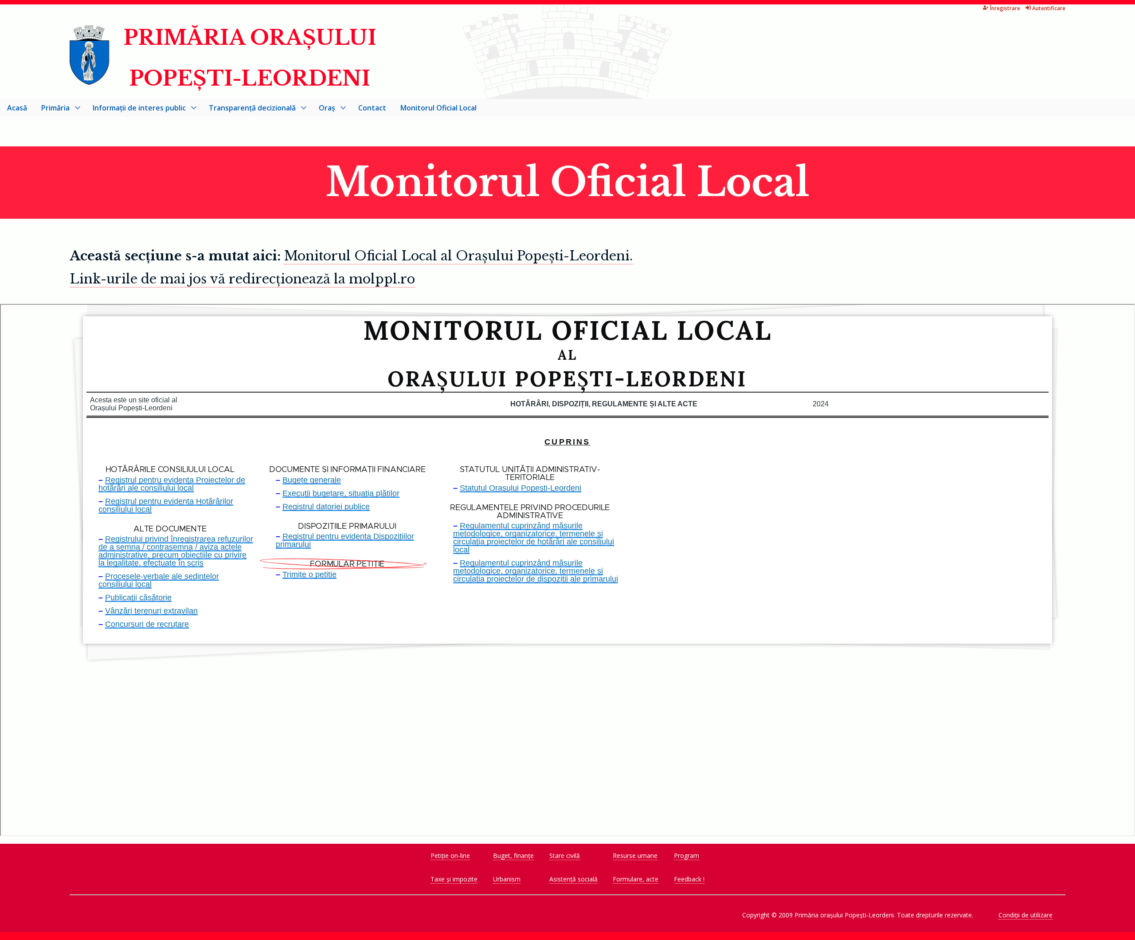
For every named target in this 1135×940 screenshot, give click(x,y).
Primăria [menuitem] (52, 110)
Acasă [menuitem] (17, 108)
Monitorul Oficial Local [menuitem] (438, 108)
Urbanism (507, 879)
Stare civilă (564, 855)
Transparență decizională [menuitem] (249, 110)
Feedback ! (689, 879)
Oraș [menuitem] (323, 110)
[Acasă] (90, 79)
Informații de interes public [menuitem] (136, 110)
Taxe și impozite (454, 879)
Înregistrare (1005, 8)
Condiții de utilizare (1025, 915)
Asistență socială (573, 879)
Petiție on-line (450, 855)
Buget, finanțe (513, 855)
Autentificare (1048, 8)
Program (686, 855)
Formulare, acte (635, 879)
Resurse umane (635, 855)
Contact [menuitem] (372, 108)
